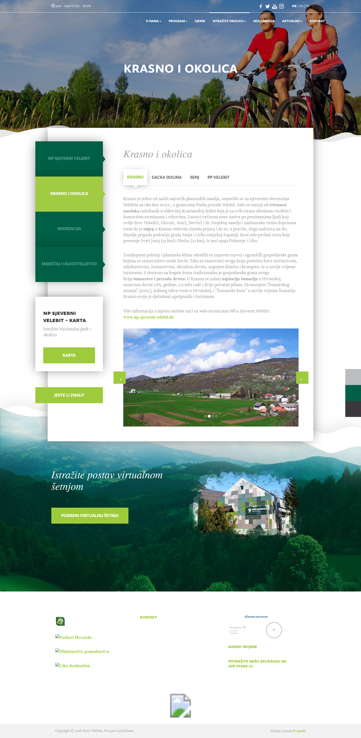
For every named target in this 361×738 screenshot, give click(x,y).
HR (294, 6)
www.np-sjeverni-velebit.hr (148, 317)
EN (301, 6)
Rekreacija (69, 228)
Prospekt (299, 730)
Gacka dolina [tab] (167, 177)
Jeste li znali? (69, 395)
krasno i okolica (69, 193)
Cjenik (200, 21)
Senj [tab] (194, 177)
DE (308, 6)
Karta (69, 355)
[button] (119, 377)
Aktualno (291, 21)
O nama (152, 21)
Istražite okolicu (228, 21)
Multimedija (264, 21)
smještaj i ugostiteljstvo (69, 263)
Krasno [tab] (135, 177)
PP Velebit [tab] (219, 177)
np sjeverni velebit (69, 158)
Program (177, 21)
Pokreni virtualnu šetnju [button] (90, 515)
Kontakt (317, 21)
